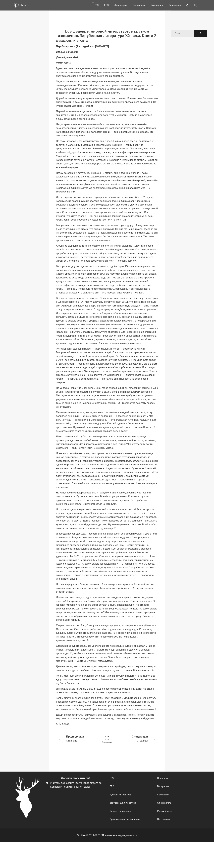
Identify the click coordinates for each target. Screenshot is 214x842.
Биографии (163, 786)
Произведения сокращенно (125, 819)
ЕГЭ (112, 786)
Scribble (81, 835)
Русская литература (120, 794)
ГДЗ (112, 778)
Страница (75, 738)
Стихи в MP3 (164, 803)
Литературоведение (120, 811)
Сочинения (163, 794)
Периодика (163, 778)
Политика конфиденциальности (119, 835)
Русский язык (164, 811)
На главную (163, 819)
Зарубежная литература (123, 803)
